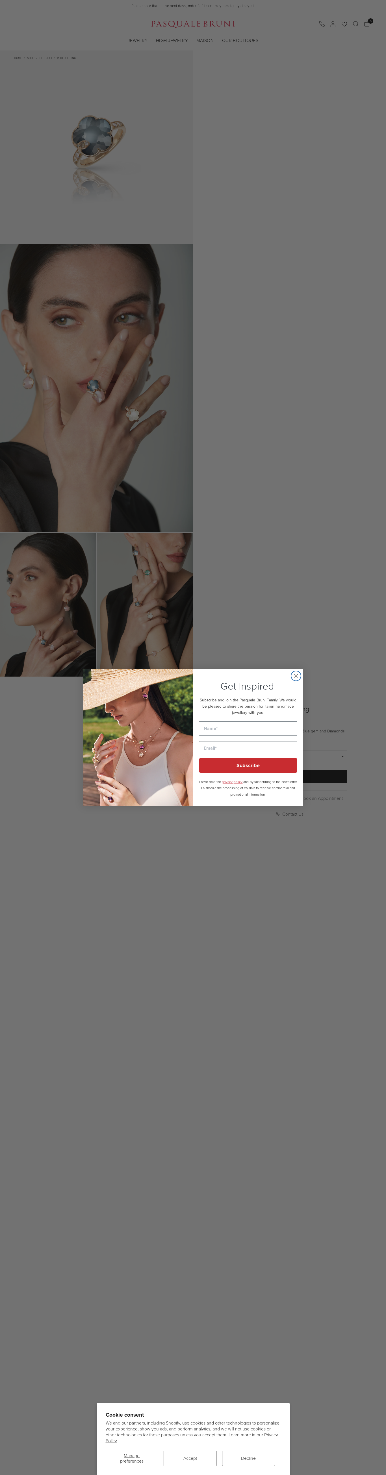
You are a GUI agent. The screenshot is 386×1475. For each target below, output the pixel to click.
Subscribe (248, 765)
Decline (248, 1458)
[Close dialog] (296, 676)
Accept (190, 1458)
